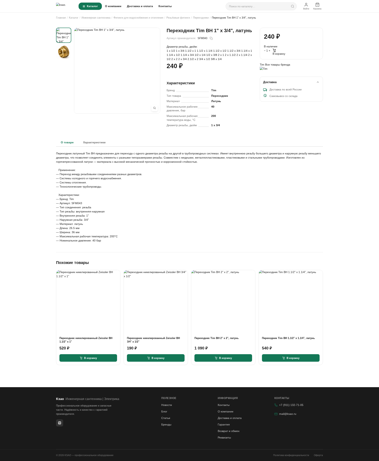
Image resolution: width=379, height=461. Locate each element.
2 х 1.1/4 (242, 54)
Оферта (318, 455)
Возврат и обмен (228, 431)
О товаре (67, 142)
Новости (166, 405)
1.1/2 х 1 (191, 50)
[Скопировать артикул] (211, 38)
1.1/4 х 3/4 (188, 54)
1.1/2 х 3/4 (234, 50)
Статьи (165, 418)
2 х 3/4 (183, 59)
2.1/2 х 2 (193, 59)
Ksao (87, 399)
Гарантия (224, 424)
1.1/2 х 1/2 (220, 50)
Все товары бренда (277, 64)
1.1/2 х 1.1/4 (205, 50)
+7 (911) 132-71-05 (291, 405)
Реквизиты (224, 437)
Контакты (165, 6)
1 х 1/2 (171, 50)
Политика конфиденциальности (291, 455)
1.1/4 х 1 (246, 50)
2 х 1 (221, 54)
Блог (164, 411)
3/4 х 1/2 (205, 59)
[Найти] (292, 6)
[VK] (59, 422)
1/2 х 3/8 (212, 54)
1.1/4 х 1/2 (174, 54)
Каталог (92, 6)
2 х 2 (174, 59)
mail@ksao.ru (287, 413)
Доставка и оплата (140, 6)
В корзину (279, 53)
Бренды (166, 424)
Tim (262, 64)
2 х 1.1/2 (230, 54)
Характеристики (94, 142)
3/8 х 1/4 (216, 59)
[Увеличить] (154, 108)
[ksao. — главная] (65, 6)
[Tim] (291, 70)
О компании (113, 6)
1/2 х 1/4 (200, 54)
